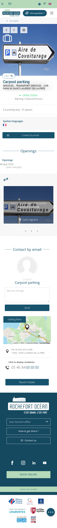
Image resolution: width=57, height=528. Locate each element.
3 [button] (31, 231)
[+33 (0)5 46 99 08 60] (2, 3)
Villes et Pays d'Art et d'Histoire (33, 519)
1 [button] (20, 231)
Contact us (30, 440)
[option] (28, 206)
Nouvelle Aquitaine (37, 510)
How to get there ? (28, 431)
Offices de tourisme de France (15, 501)
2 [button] (25, 231)
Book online (28, 474)
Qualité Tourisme (30, 501)
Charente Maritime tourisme (17, 510)
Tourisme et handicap (41, 501)
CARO (21, 519)
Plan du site (20, 484)
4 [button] (37, 231)
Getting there (14, 319)
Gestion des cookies (28, 489)
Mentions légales (34, 484)
